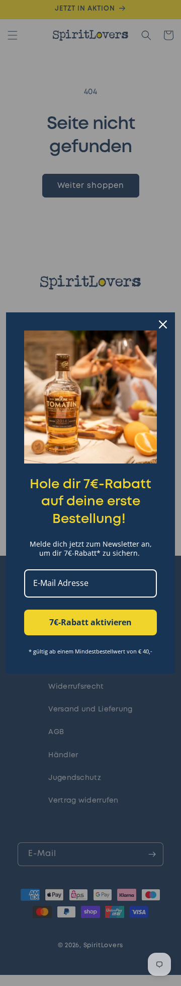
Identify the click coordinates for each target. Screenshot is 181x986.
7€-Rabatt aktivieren (90, 622)
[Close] (163, 324)
